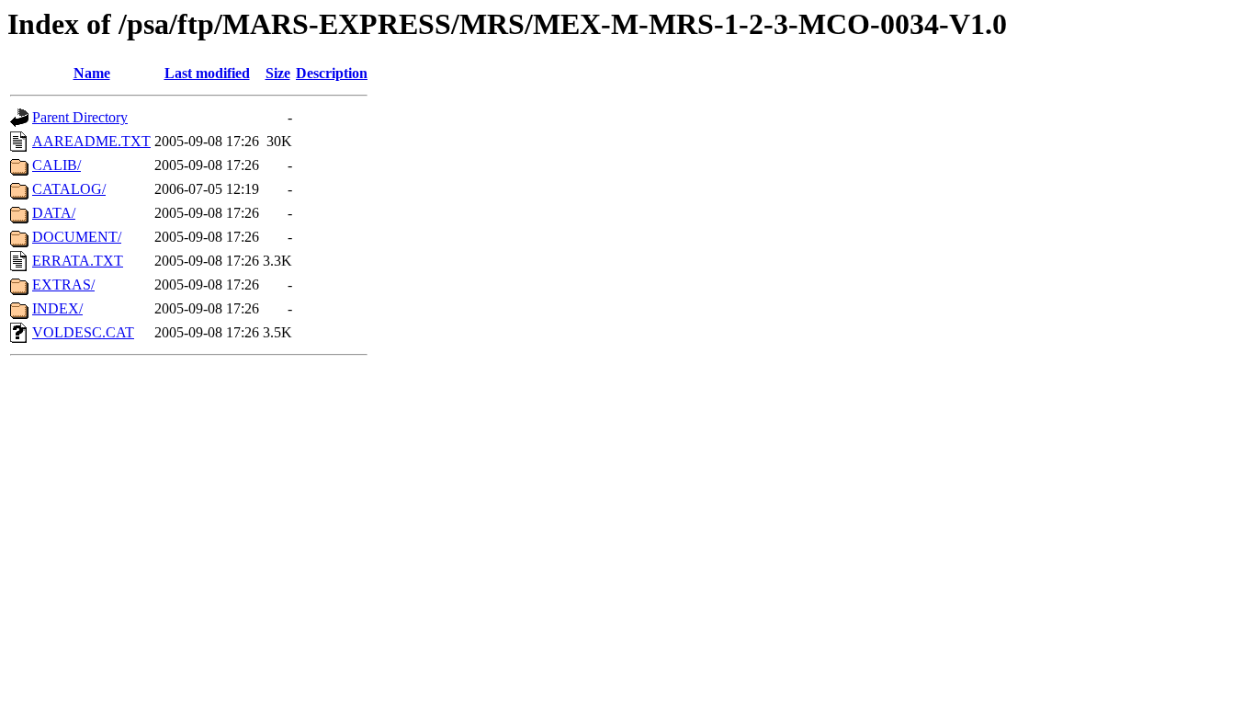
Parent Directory (80, 117)
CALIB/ (56, 165)
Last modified (207, 73)
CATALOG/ (69, 189)
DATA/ (53, 213)
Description (331, 73)
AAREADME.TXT (91, 141)
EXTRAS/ (63, 284)
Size (278, 73)
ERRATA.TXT (77, 260)
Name (91, 73)
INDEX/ (57, 308)
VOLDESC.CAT (83, 332)
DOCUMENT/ (76, 237)
